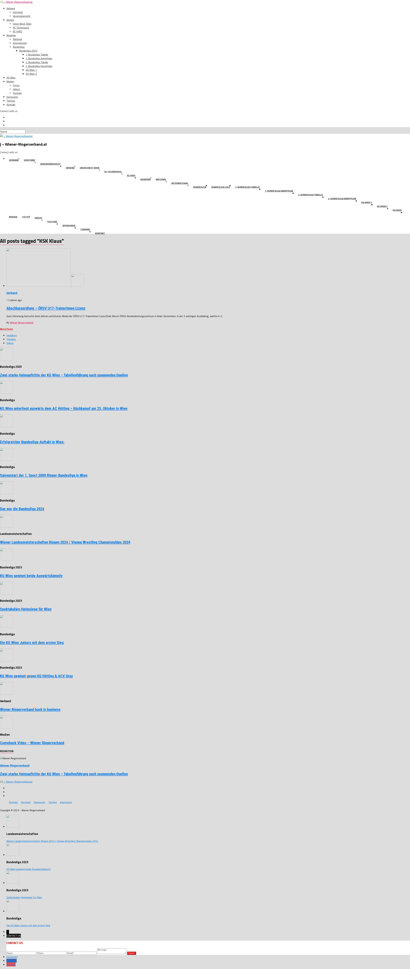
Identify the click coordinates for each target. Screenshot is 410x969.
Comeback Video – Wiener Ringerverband (32, 743)
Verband (10, 8)
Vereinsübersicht (21, 16)
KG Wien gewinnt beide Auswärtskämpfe (31, 576)
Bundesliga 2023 (28, 51)
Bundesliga (19, 47)
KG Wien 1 (31, 70)
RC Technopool (21, 28)
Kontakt (10, 104)
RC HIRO (17, 31)
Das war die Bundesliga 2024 (22, 509)
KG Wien (11, 78)
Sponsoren (12, 97)
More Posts (6, 329)
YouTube (11, 964)
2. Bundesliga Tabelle (37, 62)
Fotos (16, 85)
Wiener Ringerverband (21, 322)
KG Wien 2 (31, 74)
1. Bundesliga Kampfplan (39, 58)
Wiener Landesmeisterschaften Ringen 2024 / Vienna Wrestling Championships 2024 (65, 542)
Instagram (12, 957)
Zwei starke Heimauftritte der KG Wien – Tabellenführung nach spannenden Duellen (64, 375)
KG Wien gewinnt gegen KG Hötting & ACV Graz (36, 676)
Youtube (17, 93)
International (20, 43)
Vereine (10, 20)
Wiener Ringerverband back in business (30, 709)
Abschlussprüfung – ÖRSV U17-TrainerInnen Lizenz (45, 308)
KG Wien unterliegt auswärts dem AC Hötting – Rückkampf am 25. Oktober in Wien (63, 408)
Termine (10, 101)
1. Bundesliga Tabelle (37, 54)
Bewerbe (11, 35)
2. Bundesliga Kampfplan (39, 66)
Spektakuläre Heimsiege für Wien (25, 609)
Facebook (11, 961)
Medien (10, 81)
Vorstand (18, 12)
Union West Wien (22, 24)
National (17, 39)
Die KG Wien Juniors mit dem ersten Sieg (32, 642)
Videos (16, 89)
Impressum (66, 802)
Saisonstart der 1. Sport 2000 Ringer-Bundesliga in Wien (43, 475)
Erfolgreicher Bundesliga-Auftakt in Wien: (32, 442)
